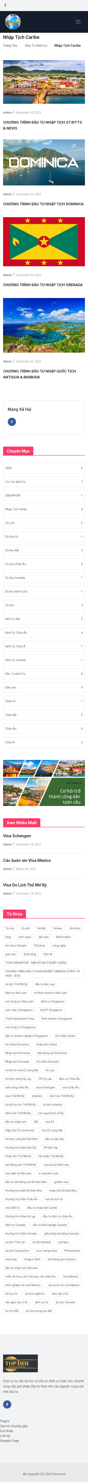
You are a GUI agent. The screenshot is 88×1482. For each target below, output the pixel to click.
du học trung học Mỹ (39, 1311)
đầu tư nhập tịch (15, 1121)
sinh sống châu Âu (17, 1087)
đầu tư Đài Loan (45, 984)
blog (8, 937)
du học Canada (65, 1302)
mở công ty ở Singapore (20, 1027)
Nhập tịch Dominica (17, 1053)
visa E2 (49, 1121)
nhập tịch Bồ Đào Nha (63, 1190)
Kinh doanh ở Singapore (57, 1018)
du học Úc (11, 1293)
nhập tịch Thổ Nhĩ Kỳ (18, 1156)
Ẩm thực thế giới (15, 945)
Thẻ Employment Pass (19, 1018)
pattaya (63, 1242)
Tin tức (9, 928)
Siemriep (11, 1259)
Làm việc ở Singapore (19, 1010)
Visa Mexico (70, 1276)
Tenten (57, 928)
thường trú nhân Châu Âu (21, 1199)
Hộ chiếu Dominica (17, 1044)
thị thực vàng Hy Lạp (18, 1078)
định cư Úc (41, 1302)
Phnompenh (72, 1250)
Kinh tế (48, 954)
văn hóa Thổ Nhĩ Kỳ (62, 1096)
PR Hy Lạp (45, 1078)
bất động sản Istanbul (62, 1259)
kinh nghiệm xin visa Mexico (23, 1285)
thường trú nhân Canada (21, 1233)
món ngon (24, 937)
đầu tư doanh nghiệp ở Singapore (26, 1035)
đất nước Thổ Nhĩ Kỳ (18, 1113)
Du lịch (26, 928)
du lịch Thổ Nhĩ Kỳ (16, 984)
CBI (36, 1121)
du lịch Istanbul (52, 1104)
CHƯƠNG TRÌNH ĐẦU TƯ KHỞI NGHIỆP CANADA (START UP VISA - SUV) (42, 973)
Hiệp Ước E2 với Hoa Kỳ (19, 1130)
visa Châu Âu (70, 1087)
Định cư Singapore (52, 1001)
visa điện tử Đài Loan (18, 1173)
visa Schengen (45, 1087)
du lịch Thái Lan (15, 1242)
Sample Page (9, 1441)
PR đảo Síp (51, 1147)
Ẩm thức (75, 928)
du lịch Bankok (42, 1242)
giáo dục (10, 954)
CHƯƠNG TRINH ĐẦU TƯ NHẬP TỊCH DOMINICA (43, 204)
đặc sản (44, 937)
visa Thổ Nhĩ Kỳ (15, 1096)
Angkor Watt (32, 1259)
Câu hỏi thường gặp (14, 1426)
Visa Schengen (17, 835)
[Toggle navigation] (78, 22)
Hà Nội (41, 928)
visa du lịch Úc (54, 1199)
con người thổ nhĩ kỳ (51, 1113)
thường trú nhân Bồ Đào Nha (23, 1190)
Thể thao (39, 945)
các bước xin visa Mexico (64, 1285)
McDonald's (63, 937)
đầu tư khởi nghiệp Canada (50, 1225)
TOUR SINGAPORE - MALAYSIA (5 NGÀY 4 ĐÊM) (36, 962)
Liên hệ (5, 1436)
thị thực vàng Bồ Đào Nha (21, 1139)
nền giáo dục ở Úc (16, 1302)
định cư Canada (15, 1225)
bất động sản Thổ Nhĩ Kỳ (20, 1164)
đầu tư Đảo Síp (54, 1139)
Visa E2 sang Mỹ (52, 1130)
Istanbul (37, 1096)
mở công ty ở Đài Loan (19, 1001)
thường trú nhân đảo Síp (20, 1147)
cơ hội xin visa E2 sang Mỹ (21, 1070)
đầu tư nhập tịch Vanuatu (21, 1268)
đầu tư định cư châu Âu (57, 1216)
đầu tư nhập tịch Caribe (42, 1207)
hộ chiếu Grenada (47, 1061)
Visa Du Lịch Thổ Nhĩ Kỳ (25, 885)
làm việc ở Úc (60, 1293)
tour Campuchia (46, 1250)
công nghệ (59, 945)
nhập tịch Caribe (46, 1044)
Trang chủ (10, 45)
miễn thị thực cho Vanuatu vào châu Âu (30, 1276)
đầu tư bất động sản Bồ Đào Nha (26, 1182)
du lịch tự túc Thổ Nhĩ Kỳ (20, 1104)
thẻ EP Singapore (51, 1010)
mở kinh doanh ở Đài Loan (50, 992)
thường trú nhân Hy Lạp (20, 1216)
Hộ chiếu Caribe (65, 1035)
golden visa (61, 1182)
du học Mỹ (11, 1311)
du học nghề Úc (35, 1293)
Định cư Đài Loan (16, 992)
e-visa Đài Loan (48, 1173)
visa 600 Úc (12, 1207)
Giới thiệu (6, 1431)
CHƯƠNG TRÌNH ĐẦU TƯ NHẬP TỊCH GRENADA (43, 285)
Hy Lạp (50, 1070)
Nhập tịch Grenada (17, 1061)
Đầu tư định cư (36, 45)
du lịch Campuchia (17, 1250)
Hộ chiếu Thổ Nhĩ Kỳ (51, 1156)
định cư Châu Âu (69, 1078)
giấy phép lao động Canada (61, 1233)
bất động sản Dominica (52, 1053)
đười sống (30, 954)
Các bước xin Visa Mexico (27, 860)
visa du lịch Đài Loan (56, 1164)
